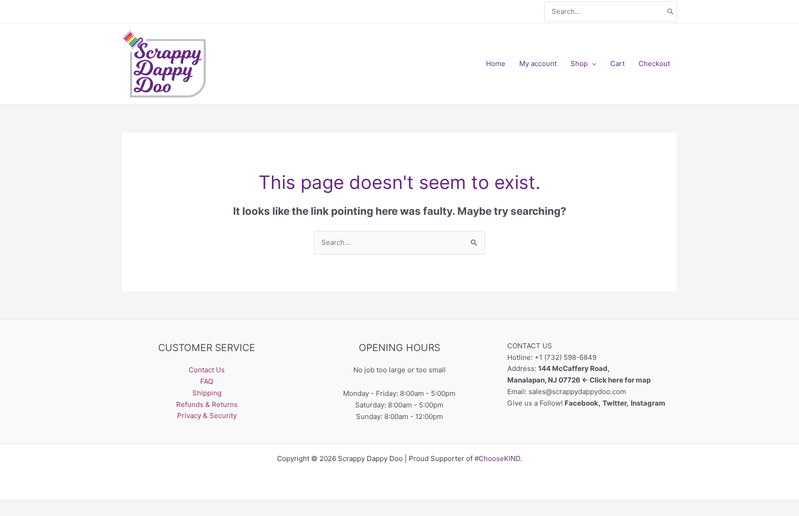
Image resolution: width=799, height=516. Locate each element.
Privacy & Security (207, 415)
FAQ (206, 381)
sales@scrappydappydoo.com (577, 391)
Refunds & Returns (207, 404)
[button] (592, 64)
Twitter (614, 403)
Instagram (649, 403)
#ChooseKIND (497, 458)
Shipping (206, 393)
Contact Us (207, 369)
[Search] (670, 12)
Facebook (581, 403)
